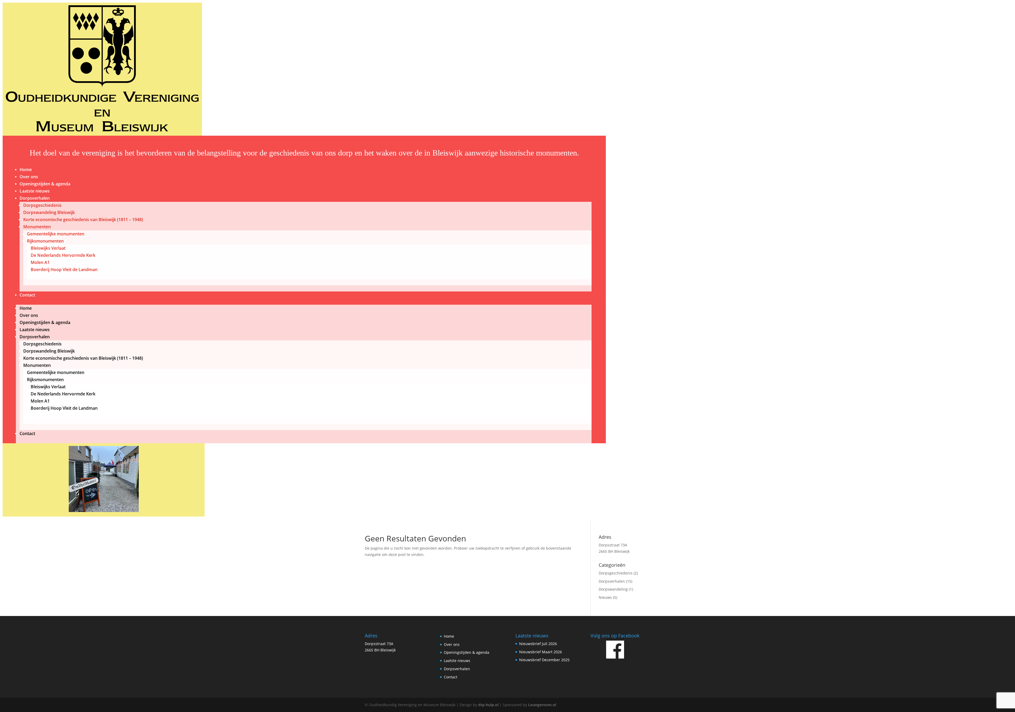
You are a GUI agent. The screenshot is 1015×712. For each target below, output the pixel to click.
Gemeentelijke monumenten (55, 234)
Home (26, 169)
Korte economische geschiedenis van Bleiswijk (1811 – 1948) (83, 219)
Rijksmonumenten (45, 241)
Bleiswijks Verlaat (48, 248)
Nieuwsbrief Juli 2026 (538, 643)
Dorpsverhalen (35, 198)
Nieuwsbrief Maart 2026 (540, 651)
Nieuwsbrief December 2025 (544, 659)
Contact (27, 295)
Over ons (29, 177)
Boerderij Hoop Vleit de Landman (64, 269)
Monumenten (37, 227)
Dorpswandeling (613, 589)
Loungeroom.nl (542, 704)
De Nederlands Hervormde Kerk (63, 255)
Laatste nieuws (35, 191)
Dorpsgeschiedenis (42, 205)
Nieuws (605, 597)
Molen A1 (40, 262)
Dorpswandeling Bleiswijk (49, 212)
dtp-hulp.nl (488, 704)
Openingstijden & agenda (45, 184)
